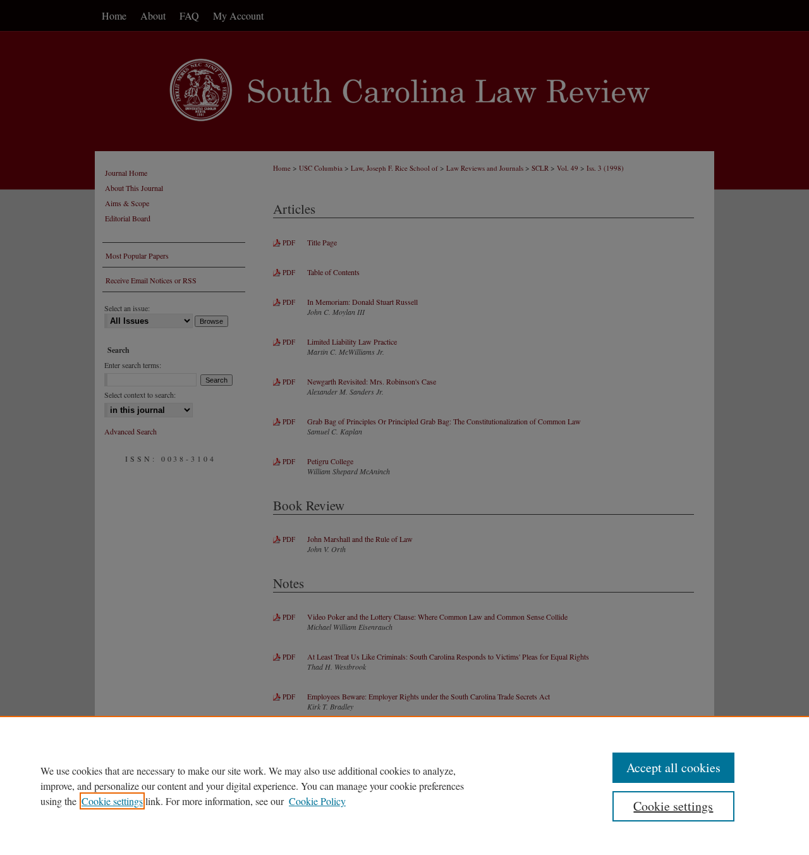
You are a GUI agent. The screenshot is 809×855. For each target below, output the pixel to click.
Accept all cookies (673, 767)
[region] (404, 785)
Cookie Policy (317, 801)
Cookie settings (112, 801)
